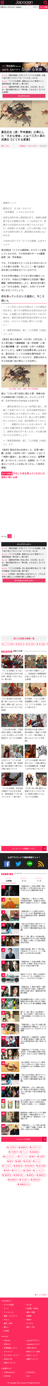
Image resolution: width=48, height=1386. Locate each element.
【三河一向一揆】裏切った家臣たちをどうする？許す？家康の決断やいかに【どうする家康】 (35, 792)
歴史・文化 (5, 146)
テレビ (37, 1161)
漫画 (19, 1161)
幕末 (11, 1161)
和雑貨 (28, 1316)
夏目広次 (21, 644)
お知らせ (7, 1344)
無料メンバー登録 (33, 1351)
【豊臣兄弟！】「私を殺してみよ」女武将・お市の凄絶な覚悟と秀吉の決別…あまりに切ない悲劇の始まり (33, 1052)
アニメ (24, 1152)
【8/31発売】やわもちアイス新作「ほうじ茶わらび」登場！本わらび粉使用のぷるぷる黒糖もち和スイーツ (32, 1065)
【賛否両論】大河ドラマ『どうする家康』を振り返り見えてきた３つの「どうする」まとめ (23, 76)
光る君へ (25, 1179)
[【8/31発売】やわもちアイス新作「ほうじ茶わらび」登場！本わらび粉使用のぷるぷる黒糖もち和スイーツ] (10, 1067)
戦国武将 (35, 1152)
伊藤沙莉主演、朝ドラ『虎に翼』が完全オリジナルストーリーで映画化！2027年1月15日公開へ (32, 951)
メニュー (2, 2)
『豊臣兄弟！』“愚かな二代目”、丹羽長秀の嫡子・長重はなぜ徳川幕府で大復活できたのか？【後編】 (33, 900)
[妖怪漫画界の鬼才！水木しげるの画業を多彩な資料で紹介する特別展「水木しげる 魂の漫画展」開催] (10, 1004)
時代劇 (28, 1161)
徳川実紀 (31, 644)
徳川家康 (42, 644)
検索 (45, 2)
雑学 (33, 1156)
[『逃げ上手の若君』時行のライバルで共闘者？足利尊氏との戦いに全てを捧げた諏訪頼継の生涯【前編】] (10, 929)
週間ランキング (32, 1359)
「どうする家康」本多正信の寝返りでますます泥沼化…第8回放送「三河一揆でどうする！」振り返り (12, 792)
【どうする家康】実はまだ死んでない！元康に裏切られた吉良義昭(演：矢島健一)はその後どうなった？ (35, 764)
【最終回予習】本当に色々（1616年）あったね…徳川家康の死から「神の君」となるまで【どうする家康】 (23, 89)
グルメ (6, 1319)
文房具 (28, 1170)
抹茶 (7, 1170)
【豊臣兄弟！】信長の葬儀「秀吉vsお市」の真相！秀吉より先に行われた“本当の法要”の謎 (33, 963)
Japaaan (24, 2)
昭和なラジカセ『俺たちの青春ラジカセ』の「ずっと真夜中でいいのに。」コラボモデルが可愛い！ (32, 976)
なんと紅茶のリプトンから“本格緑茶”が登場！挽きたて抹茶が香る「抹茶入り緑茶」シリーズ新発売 (33, 1102)
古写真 (6, 1331)
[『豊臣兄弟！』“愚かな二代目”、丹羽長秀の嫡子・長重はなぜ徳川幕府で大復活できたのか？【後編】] (10, 903)
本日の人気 (8, 1359)
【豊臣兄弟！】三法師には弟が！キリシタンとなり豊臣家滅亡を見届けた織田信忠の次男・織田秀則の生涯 (32, 914)
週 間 (24, 879)
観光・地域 (8, 1323)
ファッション (9, 1312)
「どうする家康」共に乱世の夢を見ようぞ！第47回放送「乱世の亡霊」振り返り (23, 569)
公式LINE (30, 864)
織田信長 (19, 1166)
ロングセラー (10, 1156)
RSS (41, 864)
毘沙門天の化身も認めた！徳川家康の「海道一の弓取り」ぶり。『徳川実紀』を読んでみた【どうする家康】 (35, 735)
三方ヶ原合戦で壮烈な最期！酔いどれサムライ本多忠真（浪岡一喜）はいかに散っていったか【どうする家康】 (12, 704)
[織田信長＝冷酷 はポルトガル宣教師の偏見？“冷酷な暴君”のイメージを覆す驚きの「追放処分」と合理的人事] (10, 1117)
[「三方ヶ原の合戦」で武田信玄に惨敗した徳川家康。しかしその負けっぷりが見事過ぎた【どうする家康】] (12, 721)
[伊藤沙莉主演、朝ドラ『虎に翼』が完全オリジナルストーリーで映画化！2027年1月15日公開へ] (10, 954)
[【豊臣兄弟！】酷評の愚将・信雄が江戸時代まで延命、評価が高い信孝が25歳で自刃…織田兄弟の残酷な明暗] (10, 991)
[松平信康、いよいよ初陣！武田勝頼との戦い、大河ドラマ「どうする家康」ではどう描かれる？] (36, 690)
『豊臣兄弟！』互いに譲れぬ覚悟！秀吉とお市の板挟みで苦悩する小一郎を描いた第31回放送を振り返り (33, 1090)
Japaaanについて (33, 1344)
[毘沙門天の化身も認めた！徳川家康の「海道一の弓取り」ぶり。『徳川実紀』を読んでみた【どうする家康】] (36, 721)
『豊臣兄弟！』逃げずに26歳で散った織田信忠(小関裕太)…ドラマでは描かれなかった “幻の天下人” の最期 (33, 1027)
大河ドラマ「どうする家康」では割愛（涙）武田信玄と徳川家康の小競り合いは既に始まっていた (12, 764)
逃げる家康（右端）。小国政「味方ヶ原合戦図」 (24, 389)
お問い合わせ (31, 1348)
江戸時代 (12, 1147)
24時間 (9, 879)
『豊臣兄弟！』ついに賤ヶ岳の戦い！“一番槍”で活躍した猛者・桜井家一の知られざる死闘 (32, 1127)
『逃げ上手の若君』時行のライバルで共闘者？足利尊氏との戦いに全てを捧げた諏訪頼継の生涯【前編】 (32, 927)
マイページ (8, 1351)
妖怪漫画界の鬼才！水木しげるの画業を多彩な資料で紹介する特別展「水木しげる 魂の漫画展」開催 (33, 1001)
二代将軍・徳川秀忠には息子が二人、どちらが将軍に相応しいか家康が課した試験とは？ (23, 575)
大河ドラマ (36, 1147)
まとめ (28, 1304)
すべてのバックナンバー (24, 580)
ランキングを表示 (23, 1139)
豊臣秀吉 (7, 1175)
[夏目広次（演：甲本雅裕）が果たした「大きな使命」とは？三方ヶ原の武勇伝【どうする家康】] (24, 114)
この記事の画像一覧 (25, 638)
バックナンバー (24, 95)
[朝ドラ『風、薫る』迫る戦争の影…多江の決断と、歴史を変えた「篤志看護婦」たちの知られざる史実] (10, 1017)
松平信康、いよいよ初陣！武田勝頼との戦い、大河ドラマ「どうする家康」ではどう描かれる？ (35, 702)
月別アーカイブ (32, 1355)
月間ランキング (9, 1362)
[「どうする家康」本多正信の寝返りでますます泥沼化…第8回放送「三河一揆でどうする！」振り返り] (12, 780)
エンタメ (29, 1323)
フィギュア (39, 1170)
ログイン (35, 7)
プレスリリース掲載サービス (23, 848)
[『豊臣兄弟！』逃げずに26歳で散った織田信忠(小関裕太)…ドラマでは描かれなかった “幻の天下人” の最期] (10, 1029)
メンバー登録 (43, 7)
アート (6, 1308)
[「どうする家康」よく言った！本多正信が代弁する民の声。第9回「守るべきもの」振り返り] (12, 662)
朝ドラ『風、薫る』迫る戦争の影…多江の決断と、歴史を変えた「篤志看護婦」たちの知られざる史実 (32, 1015)
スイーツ (23, 1156)
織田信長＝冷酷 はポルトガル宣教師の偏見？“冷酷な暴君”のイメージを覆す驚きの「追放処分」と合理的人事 (33, 1115)
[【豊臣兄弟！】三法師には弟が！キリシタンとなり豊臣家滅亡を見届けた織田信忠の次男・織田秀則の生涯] (10, 916)
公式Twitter (18, 864)
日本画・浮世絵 (32, 1308)
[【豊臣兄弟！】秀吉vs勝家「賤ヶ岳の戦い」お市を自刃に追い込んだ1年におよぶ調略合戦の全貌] (10, 891)
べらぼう (7, 1166)
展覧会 (31, 1175)
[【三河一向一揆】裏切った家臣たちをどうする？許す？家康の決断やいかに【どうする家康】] (36, 780)
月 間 (39, 879)
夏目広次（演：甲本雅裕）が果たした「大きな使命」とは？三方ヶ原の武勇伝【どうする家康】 (23, 135)
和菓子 (28, 1319)
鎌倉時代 (42, 1175)
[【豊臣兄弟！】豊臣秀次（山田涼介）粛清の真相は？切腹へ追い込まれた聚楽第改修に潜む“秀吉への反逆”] (10, 1042)
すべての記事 (9, 1304)
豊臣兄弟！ (20, 1175)
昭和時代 (13, 1179)
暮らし (6, 1327)
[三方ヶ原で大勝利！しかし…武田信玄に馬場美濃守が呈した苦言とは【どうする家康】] (36, 662)
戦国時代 (24, 1147)
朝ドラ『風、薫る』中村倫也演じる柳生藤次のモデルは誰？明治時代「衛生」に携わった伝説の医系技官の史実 (32, 939)
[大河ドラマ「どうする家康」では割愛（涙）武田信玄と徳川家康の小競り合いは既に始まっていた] (12, 752)
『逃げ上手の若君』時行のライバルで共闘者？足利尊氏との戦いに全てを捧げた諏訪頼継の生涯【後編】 (32, 1078)
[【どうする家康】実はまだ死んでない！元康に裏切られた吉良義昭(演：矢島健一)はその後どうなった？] (36, 752)
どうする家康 (8, 644)
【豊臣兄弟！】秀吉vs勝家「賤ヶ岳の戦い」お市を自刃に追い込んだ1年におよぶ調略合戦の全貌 (33, 888)
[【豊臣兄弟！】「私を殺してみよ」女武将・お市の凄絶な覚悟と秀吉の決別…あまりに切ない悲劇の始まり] (10, 1054)
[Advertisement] (24, 36)
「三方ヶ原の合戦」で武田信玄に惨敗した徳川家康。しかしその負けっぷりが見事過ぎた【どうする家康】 (12, 733)
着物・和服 (30, 1312)
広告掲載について (10, 1348)
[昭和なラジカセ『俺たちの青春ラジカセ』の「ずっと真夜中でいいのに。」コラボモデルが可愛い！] (10, 979)
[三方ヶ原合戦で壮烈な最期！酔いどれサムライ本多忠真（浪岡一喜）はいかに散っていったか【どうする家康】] (12, 690)
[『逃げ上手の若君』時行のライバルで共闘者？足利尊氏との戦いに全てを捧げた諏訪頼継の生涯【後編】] (10, 1079)
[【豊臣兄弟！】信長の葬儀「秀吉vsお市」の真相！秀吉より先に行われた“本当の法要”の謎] (10, 966)
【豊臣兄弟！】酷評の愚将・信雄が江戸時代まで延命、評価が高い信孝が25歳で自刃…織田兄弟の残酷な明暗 (33, 989)
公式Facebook (7, 864)
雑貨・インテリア (10, 1316)
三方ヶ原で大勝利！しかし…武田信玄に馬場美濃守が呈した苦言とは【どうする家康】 (35, 674)
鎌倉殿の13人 (25, 1184)
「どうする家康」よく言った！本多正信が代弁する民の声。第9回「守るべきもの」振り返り (12, 674)
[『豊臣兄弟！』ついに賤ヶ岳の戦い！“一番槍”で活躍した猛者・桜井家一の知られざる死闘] (10, 1130)
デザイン (17, 1170)
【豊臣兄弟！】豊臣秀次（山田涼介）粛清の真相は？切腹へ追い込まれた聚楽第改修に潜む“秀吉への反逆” (33, 1040)
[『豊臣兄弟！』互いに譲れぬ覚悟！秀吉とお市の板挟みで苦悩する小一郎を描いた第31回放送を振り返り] (10, 1092)
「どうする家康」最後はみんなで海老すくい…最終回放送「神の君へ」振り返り (23, 82)
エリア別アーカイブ (11, 1355)
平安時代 (14, 1152)
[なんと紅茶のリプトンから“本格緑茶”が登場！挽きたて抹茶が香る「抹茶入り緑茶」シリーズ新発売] (10, 1105)
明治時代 (30, 1166)
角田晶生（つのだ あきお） (29, 146)
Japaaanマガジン (33, 1340)
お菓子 (42, 1156)
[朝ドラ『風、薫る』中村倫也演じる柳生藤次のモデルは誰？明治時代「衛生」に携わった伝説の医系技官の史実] (10, 941)
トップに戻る (41, 1294)
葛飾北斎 (36, 1179)
